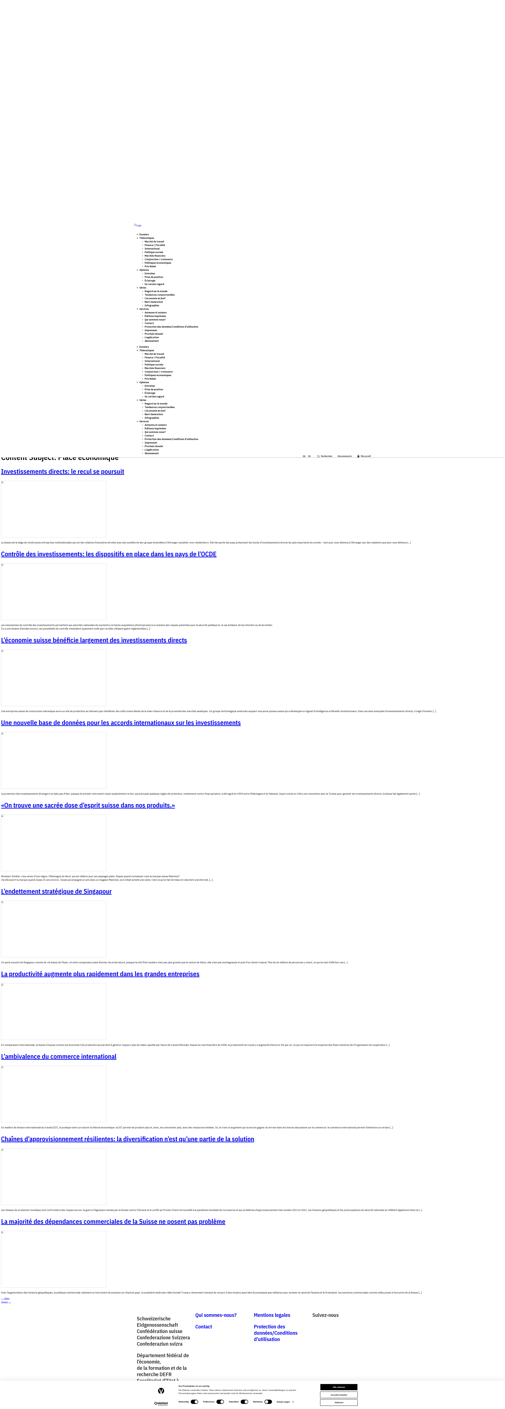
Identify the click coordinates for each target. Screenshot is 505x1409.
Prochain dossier (154, 107)
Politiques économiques (158, 36)
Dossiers (144, 8)
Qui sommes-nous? (155, 93)
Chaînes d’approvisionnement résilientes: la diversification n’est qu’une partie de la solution (127, 1139)
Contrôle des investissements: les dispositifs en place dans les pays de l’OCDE (109, 554)
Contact (149, 97)
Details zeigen (283, 1402)
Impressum (151, 104)
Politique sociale (154, 26)
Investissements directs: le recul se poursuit (62, 471)
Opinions (144, 43)
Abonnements (345, 456)
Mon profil (366, 456)
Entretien (150, 47)
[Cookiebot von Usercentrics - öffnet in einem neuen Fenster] (161, 1404)
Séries (142, 61)
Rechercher (326, 456)
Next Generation (154, 75)
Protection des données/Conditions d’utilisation (171, 100)
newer (6, 1302)
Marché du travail (154, 15)
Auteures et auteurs (156, 86)
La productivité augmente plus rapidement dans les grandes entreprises (100, 973)
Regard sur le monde (156, 65)
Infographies (152, 79)
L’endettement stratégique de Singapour (56, 891)
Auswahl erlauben (339, 1395)
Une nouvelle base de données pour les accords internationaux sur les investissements (121, 722)
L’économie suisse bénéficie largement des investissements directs (94, 640)
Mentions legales (272, 1314)
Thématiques (146, 11)
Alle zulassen (339, 1387)
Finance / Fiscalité (155, 19)
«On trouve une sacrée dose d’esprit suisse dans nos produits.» (88, 805)
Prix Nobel (150, 40)
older (5, 1298)
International (152, 22)
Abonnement (152, 114)
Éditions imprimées (155, 89)
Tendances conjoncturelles (160, 68)
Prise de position (154, 50)
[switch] (220, 1402)
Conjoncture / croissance (159, 33)
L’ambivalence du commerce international (58, 1056)
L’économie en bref (155, 72)
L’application (152, 111)
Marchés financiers (155, 29)
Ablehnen (339, 1402)
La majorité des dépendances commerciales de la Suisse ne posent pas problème (113, 1221)
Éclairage (150, 54)
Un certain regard (154, 58)
